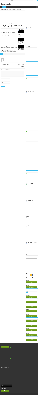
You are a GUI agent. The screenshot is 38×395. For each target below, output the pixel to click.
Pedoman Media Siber (11, 0)
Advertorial (30, 7)
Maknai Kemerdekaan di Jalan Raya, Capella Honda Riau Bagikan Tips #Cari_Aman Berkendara (21, 49)
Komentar (2, 70)
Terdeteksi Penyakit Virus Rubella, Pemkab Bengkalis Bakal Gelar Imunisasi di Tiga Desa (5, 64)
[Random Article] (37, 7)
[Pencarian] (37, 0)
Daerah (13, 7)
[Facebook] (32, 275)
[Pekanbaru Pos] (6, 4)
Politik (19, 7)
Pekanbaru (10, 7)
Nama (2, 77)
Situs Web (2, 82)
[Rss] (31, 275)
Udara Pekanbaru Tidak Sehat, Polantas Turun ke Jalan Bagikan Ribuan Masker (21, 35)
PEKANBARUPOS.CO (13, 393)
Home (1, 7)
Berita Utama (4, 7)
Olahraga (21, 7)
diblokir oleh (31, 282)
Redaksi (7, 0)
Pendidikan (16, 7)
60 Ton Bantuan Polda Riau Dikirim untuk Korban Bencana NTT (20, 42)
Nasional (7, 7)
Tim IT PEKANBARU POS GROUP (34, 393)
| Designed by (29, 393)
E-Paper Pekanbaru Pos (25, 7)
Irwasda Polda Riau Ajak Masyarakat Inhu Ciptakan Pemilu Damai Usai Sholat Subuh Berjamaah (20, 65)
